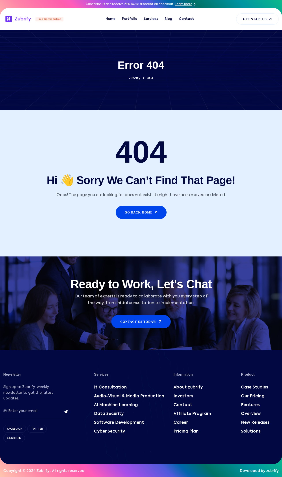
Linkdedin (14, 438)
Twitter (37, 429)
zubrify (272, 471)
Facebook (14, 429)
